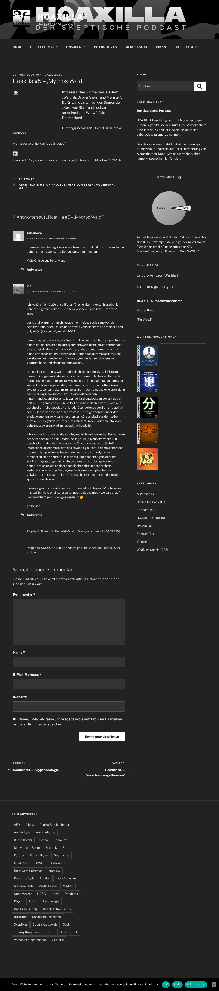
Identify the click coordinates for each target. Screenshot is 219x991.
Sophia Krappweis (45, 924)
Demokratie (61, 840)
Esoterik (51, 847)
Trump (49, 932)
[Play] (15, 155)
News (141, 526)
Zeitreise (58, 940)
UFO (63, 932)
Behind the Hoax (148, 502)
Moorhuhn (105, 184)
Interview (53, 870)
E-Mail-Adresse (27, 675)
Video (141, 541)
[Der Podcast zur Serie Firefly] (147, 443)
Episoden (27, 178)
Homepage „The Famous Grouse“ (39, 143)
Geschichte (61, 855)
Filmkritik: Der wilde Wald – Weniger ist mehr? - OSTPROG (80, 531)
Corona (43, 840)
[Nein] (214, 984)
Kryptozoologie (24, 878)
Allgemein (143, 494)
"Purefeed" (144, 319)
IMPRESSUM (184, 47)
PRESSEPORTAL (42, 47)
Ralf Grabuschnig (25, 909)
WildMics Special (148, 549)
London (45, 878)
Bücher (161, 47)
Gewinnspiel (22, 863)
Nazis (55, 893)
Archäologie (22, 832)
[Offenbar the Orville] (147, 365)
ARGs (23, 184)
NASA (41, 893)
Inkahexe (34, 233)
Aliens (29, 824)
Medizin (68, 886)
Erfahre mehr (196, 984)
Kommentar (24, 594)
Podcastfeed (145, 310)
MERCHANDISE (136, 47)
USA (74, 932)
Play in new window (42, 160)
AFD (17, 824)
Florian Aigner (38, 855)
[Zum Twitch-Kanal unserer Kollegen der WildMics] (147, 468)
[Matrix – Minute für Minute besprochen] (147, 417)
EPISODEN (73, 47)
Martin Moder (47, 886)
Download (68, 160)
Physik (18, 901)
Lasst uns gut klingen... (156, 286)
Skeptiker (20, 924)
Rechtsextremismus (57, 909)
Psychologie (51, 901)
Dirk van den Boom (27, 847)
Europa (19, 855)
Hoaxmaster (54, 74)
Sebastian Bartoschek (47, 916)
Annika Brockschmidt (54, 824)
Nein (177, 984)
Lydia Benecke (66, 878)
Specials (142, 533)
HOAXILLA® (62, 17)
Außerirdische (45, 832)
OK (166, 984)
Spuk (66, 924)
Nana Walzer (23, 893)
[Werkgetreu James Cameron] (147, 391)
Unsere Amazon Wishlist (157, 275)
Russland (20, 916)
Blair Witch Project (48, 184)
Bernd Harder (23, 840)
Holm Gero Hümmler (28, 870)
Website (20, 697)
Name (19, 652)
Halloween (58, 863)
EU (64, 847)
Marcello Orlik (23, 886)
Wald (23, 188)
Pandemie (72, 893)
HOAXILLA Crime (149, 517)
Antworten (34, 269)
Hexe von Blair (81, 184)
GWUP (41, 863)
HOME (17, 47)
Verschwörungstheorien (30, 940)
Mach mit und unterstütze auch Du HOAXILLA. (168, 251)
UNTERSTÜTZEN (105, 47)
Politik (33, 901)
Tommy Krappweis (27, 932)
